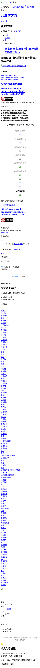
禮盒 (2, 357)
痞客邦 (16, 244)
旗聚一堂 (4, 347)
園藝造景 (4, 446)
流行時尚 (17, 249)
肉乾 (2, 364)
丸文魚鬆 (4, 520)
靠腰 (2, 460)
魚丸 (2, 366)
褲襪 (2, 516)
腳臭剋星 (4, 315)
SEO (2, 484)
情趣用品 (4, 537)
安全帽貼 (4, 330)
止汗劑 (3, 337)
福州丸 (3, 374)
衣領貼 (3, 311)
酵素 (2, 436)
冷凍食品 (4, 376)
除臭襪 (3, 320)
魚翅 (2, 378)
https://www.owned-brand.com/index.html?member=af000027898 (13, 91)
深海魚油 (4, 434)
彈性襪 (3, 513)
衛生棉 (3, 549)
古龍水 (3, 573)
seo (2, 559)
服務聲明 (22, 640)
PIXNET (9, 638)
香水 (2, 571)
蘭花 (2, 453)
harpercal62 (4, 232)
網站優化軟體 (6, 477)
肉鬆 (2, 354)
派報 (2, 499)
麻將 (2, 525)
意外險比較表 (6, 441)
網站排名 (4, 482)
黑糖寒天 (4, 472)
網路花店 (4, 489)
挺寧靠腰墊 (5, 458)
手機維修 (4, 547)
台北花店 (4, 496)
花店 (2, 486)
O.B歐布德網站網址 (11, 84)
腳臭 (2, 318)
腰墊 (2, 463)
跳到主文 (4, 21)
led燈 (2, 511)
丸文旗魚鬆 (5, 523)
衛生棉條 (4, 552)
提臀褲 (3, 585)
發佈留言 (4, 269)
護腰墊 (3, 465)
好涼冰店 (4, 328)
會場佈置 (4, 494)
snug (2, 390)
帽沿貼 (3, 313)
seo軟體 (3, 480)
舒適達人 (4, 554)
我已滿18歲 (5, 664)
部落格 (7, 38)
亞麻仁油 (4, 426)
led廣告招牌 (5, 508)
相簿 (6, 35)
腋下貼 (3, 335)
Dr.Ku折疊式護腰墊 (8, 455)
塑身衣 (3, 578)
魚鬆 (2, 352)
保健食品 (4, 424)
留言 (21, 244)
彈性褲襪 (4, 518)
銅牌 (2, 503)
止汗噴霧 (4, 340)
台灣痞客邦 (9, 15)
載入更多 (4, 257)
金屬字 (3, 506)
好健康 (3, 422)
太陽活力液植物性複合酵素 (11, 470)
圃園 (2, 576)
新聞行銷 (4, 561)
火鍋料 (3, 371)
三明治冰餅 (5, 325)
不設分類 (17, 31)
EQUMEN (4, 582)
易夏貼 (3, 332)
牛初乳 (3, 431)
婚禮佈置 (4, 491)
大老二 (3, 528)
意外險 (3, 439)
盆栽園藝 (4, 448)
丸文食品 (4, 345)
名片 (6, 40)
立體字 (3, 501)
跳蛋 (2, 542)
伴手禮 (3, 359)
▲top (3, 253)
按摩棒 (3, 540)
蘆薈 (2, 563)
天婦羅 (3, 369)
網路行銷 (4, 557)
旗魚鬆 (3, 349)
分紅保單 (4, 443)
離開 (11, 664)
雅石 (2, 451)
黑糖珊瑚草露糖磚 (7, 475)
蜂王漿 (3, 429)
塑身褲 (3, 580)
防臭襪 (3, 323)
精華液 (3, 566)
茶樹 (2, 568)
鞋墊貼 (3, 342)
